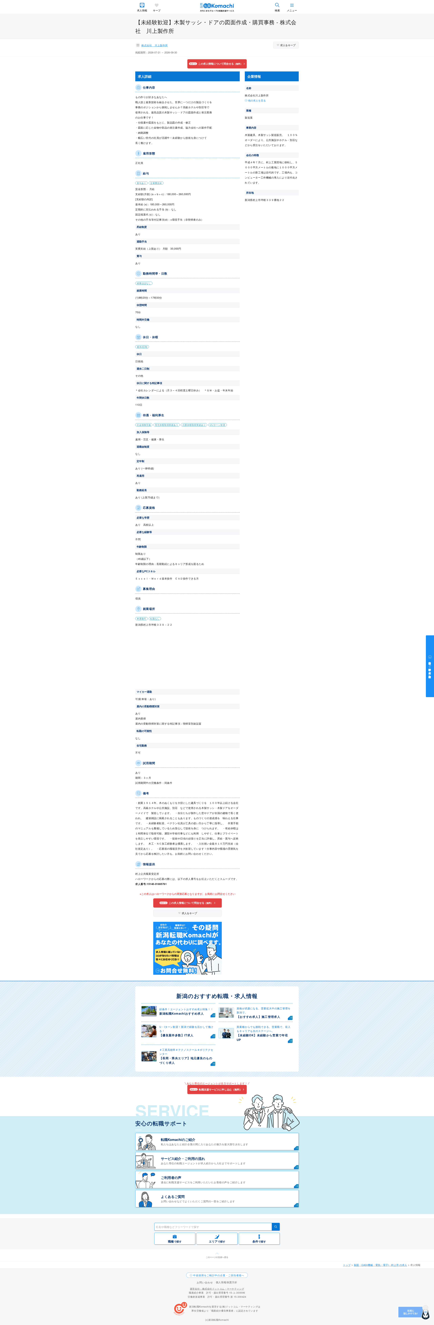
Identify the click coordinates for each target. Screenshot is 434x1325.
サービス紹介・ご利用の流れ (183, 1158)
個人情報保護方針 (226, 1282)
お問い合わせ (205, 1282)
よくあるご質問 (173, 1196)
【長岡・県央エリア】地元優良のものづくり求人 (185, 1060)
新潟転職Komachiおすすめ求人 (181, 1013)
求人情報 (142, 10)
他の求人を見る (257, 100)
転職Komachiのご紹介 (178, 1139)
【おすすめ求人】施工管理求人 (258, 1017)
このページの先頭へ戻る (217, 1257)
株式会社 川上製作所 (154, 45)
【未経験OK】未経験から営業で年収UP (262, 1037)
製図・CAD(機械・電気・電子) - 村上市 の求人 (380, 1265)
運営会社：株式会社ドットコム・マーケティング (217, 1288)
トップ (347, 1265)
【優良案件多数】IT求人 (176, 1035)
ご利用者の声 (171, 1177)
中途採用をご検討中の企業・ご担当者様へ (218, 1275)
